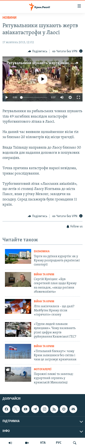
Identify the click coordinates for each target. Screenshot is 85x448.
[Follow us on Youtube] (26, 409)
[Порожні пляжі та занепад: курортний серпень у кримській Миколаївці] (18, 374)
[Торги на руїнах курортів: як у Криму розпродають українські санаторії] (18, 256)
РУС (58, 443)
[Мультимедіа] (27, 443)
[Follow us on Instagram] (44, 409)
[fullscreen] (78, 97)
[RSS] (54, 409)
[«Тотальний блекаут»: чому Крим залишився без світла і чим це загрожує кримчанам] (18, 351)
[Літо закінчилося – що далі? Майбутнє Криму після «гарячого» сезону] (18, 306)
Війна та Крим (44, 274)
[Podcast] (64, 409)
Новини (9, 18)
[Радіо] (10, 443)
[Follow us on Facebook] (6, 409)
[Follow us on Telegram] (35, 409)
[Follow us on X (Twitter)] (16, 409)
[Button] (37, 51)
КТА (43, 443)
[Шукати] (74, 443)
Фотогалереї (42, 369)
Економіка (42, 251)
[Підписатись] (73, 409)
